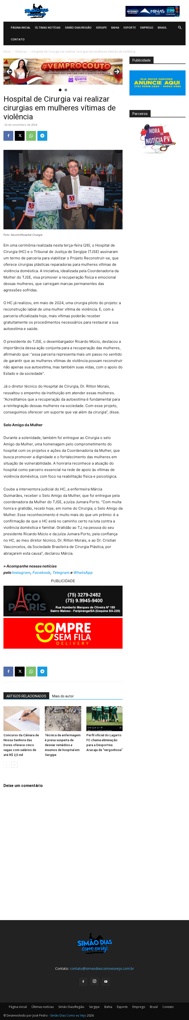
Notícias (21, 51)
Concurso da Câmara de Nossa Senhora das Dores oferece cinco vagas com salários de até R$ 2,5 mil (21, 745)
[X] (20, 136)
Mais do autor (63, 696)
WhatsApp (83, 572)
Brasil (162, 27)
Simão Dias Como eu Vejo (68, 1015)
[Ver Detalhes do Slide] (63, 72)
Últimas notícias (48, 27)
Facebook (41, 572)
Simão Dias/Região (78, 27)
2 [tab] (65, 90)
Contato (18, 39)
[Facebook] (8, 136)
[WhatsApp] (31, 136)
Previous (9, 71)
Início (7, 51)
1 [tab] (60, 90)
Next (117, 71)
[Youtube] (106, 982)
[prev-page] (6, 765)
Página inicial (21, 27)
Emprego (146, 27)
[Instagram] (94, 981)
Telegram (61, 572)
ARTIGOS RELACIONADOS (26, 696)
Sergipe (101, 27)
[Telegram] (42, 136)
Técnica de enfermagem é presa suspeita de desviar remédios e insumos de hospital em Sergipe (62, 745)
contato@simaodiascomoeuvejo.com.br (102, 968)
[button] (180, 27)
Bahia (115, 27)
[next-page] (14, 765)
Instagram (21, 572)
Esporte (130, 27)
